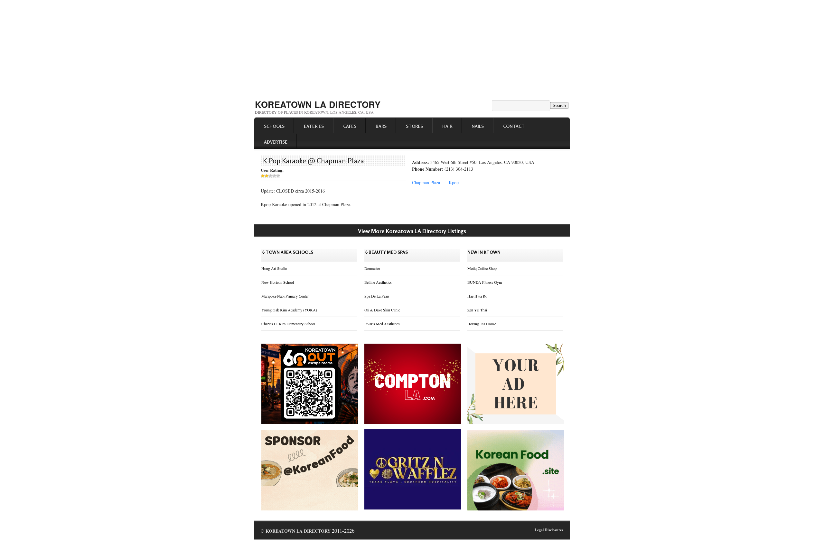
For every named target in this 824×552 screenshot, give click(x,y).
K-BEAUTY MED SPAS (386, 252)
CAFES (349, 126)
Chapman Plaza (426, 182)
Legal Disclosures (549, 530)
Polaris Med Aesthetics (382, 323)
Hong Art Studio (274, 268)
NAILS (478, 126)
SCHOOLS (274, 126)
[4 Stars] (274, 176)
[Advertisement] (412, 48)
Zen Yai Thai (477, 309)
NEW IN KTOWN (484, 252)
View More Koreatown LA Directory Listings (412, 230)
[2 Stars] (266, 176)
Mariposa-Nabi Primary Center (285, 296)
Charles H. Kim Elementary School (288, 323)
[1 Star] (263, 176)
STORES (414, 126)
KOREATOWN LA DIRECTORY (317, 104)
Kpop (454, 182)
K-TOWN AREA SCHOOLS (287, 252)
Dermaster (372, 268)
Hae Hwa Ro (477, 296)
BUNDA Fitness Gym (484, 282)
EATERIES (314, 126)
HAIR (447, 126)
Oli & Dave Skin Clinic (382, 309)
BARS (381, 126)
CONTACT (514, 126)
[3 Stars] (270, 176)
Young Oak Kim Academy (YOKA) (289, 309)
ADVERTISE (275, 142)
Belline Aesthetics (378, 282)
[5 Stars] (278, 176)
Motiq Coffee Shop (482, 268)
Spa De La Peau (376, 296)
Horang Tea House (481, 323)
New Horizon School (277, 282)
